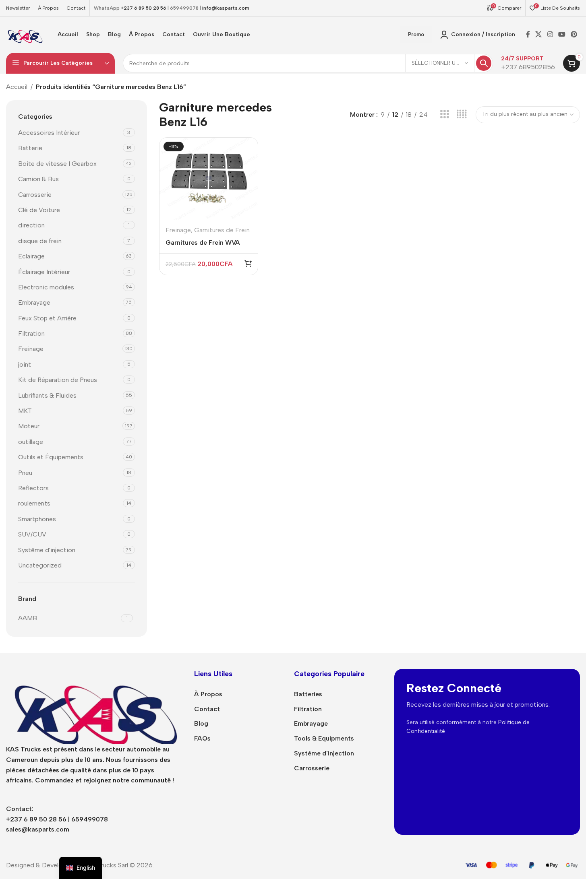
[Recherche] (483, 63)
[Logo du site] (24, 34)
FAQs (202, 738)
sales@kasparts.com (37, 829)
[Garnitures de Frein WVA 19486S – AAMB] (208, 179)
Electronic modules (46, 287)
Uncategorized (40, 565)
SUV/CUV (32, 534)
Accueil (16, 87)
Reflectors (33, 488)
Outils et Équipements (50, 457)
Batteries (308, 694)
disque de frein (40, 241)
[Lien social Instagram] (550, 34)
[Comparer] (246, 148)
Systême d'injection (46, 550)
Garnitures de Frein (222, 230)
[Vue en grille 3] (444, 114)
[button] (248, 263)
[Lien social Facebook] (528, 34)
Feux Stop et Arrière (47, 318)
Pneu (25, 473)
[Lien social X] (539, 34)
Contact (207, 709)
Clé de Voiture (39, 210)
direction (31, 225)
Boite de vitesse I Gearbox (57, 163)
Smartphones (37, 519)
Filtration (31, 333)
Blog (201, 723)
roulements (34, 503)
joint (24, 364)
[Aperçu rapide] (246, 165)
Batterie (30, 148)
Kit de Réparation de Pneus (57, 380)
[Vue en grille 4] (462, 114)
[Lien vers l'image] (94, 706)
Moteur (28, 426)
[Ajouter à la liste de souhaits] (246, 182)
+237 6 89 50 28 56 (143, 8)
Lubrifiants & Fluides (47, 395)
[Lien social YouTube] (561, 34)
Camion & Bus (38, 179)
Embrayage (34, 302)
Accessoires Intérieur (49, 132)
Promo (416, 34)
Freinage (30, 349)
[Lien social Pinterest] (574, 34)
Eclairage (31, 256)
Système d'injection (324, 753)
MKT (25, 411)
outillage (30, 442)
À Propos (208, 694)
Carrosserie (35, 194)
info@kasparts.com (225, 8)
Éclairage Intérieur (44, 272)
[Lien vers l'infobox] (528, 63)
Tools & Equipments (324, 738)
